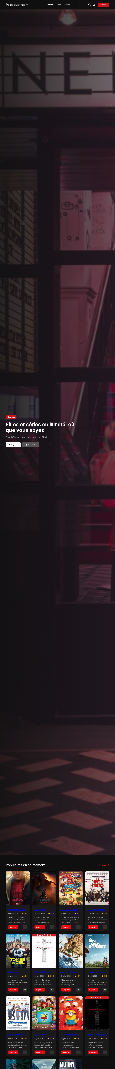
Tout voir (103, 865)
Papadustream (17, 5)
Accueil (50, 4)
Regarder (14, 445)
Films (59, 4)
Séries (67, 4)
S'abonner (103, 5)
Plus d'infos (32, 445)
